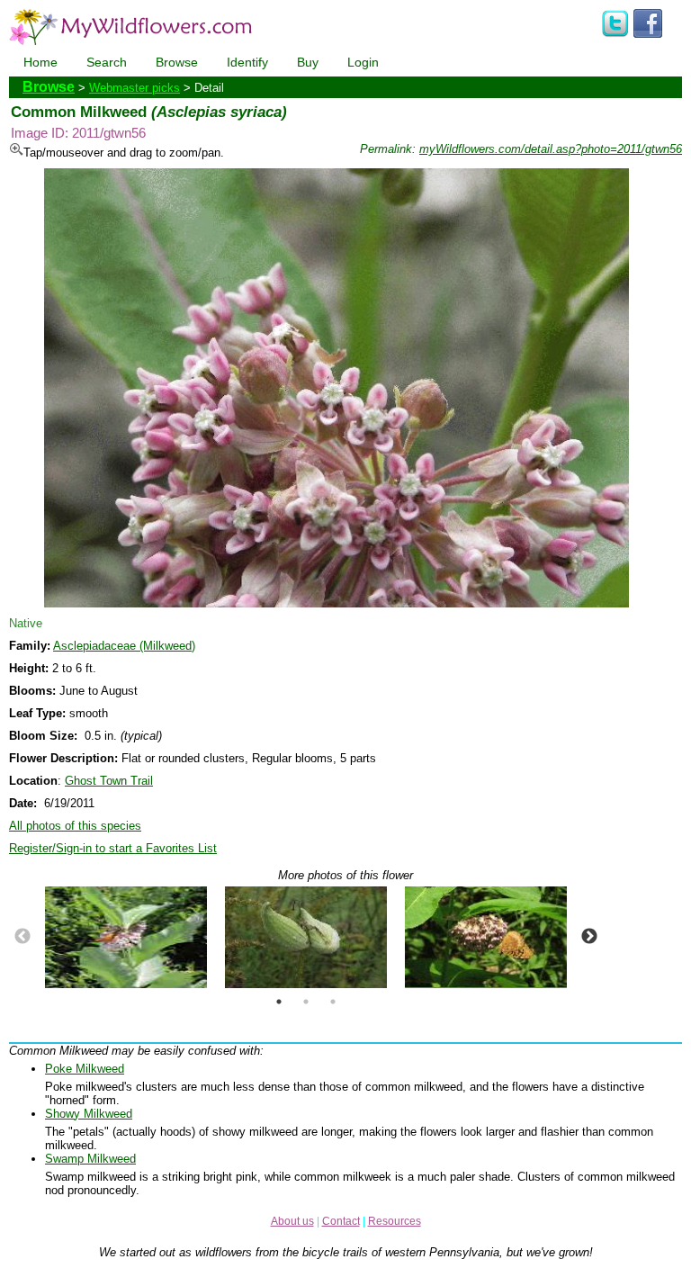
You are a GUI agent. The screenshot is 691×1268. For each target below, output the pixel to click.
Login (363, 62)
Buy (308, 62)
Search (106, 62)
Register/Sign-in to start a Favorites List (113, 848)
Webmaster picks (134, 87)
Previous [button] (22, 937)
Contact (341, 1221)
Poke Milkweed (84, 1068)
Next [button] (589, 937)
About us (292, 1221)
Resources (394, 1221)
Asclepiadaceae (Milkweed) (124, 645)
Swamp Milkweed (90, 1158)
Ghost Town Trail (109, 780)
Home (40, 62)
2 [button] (306, 1002)
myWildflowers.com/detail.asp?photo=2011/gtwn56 (550, 149)
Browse (177, 62)
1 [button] (279, 1002)
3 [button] (333, 1002)
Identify (247, 62)
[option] (126, 937)
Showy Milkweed (88, 1113)
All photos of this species (75, 825)
